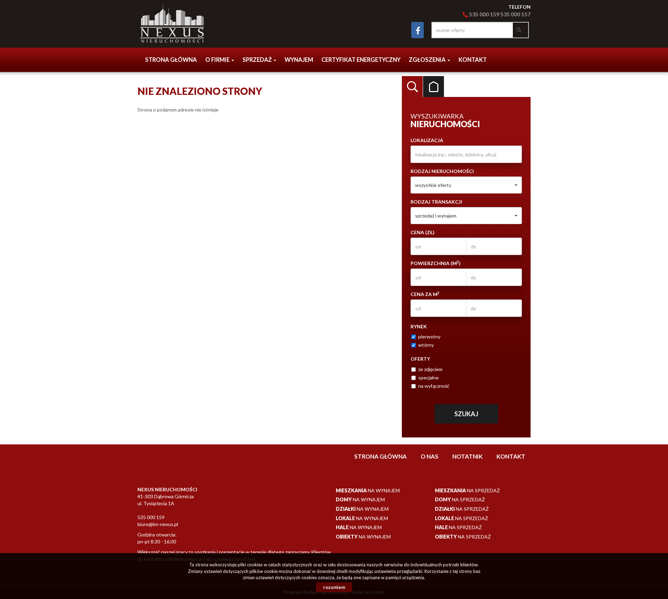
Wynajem (299, 59)
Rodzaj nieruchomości (442, 171)
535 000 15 (513, 14)
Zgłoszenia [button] (428, 59)
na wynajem (368, 490)
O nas (429, 456)
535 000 (479, 14)
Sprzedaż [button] (257, 59)
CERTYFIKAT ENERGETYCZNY (360, 59)
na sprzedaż (467, 490)
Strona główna (171, 59)
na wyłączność (434, 386)
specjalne (428, 377)
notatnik (467, 456)
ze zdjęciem (430, 369)
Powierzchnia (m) (436, 263)
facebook (417, 30)
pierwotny (429, 336)
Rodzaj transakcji (436, 202)
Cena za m (425, 294)
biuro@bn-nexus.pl (157, 524)
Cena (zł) (423, 232)
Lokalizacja (427, 140)
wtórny (426, 345)
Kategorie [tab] (433, 86)
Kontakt (473, 59)
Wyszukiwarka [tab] (412, 86)
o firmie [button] (218, 59)
